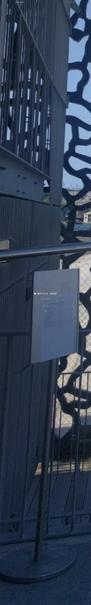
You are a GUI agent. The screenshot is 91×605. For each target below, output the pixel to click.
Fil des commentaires (45, 306)
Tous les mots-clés (45, 299)
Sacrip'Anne (20, 2)
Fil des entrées (45, 305)
